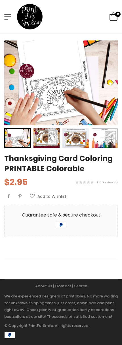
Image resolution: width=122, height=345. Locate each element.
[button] (112, 83)
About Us (44, 286)
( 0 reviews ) (107, 182)
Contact (63, 286)
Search (80, 286)
